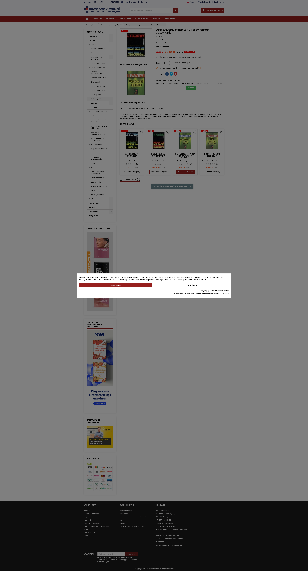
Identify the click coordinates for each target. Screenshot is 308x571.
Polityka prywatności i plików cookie (214, 291)
